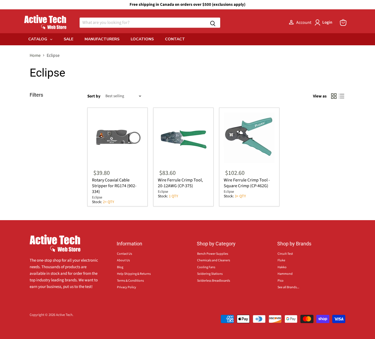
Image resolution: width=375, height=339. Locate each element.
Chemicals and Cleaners (213, 260)
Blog (120, 267)
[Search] (212, 23)
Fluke (281, 260)
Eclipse (97, 197)
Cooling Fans (206, 267)
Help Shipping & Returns (134, 273)
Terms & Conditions (130, 280)
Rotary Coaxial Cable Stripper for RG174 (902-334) (114, 186)
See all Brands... (288, 287)
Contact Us (124, 253)
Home (35, 55)
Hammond (285, 273)
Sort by (93, 96)
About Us (123, 260)
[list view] (341, 96)
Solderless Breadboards (213, 280)
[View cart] (343, 22)
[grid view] (334, 96)
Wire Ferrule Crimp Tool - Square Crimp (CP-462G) (247, 183)
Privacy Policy (126, 287)
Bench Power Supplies (212, 253)
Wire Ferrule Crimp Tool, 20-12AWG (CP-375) (180, 183)
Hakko (282, 267)
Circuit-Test (285, 253)
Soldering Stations (210, 273)
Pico (281, 280)
